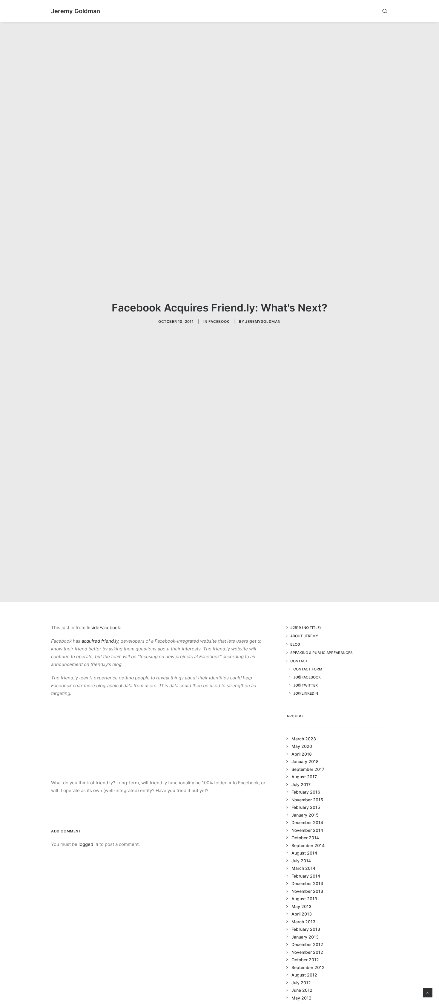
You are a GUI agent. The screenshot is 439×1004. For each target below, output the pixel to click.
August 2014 (304, 852)
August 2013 (304, 898)
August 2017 (304, 776)
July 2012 (301, 982)
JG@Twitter (305, 685)
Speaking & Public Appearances (321, 652)
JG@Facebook (307, 677)
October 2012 (305, 959)
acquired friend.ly (100, 641)
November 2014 (307, 830)
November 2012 (307, 952)
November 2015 (307, 799)
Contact (299, 661)
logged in (88, 844)
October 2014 (305, 837)
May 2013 (301, 906)
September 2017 (307, 769)
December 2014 (307, 822)
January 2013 (305, 936)
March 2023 (303, 738)
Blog (295, 644)
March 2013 (303, 921)
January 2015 (305, 814)
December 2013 (307, 883)
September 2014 (308, 845)
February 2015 (305, 807)
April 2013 (301, 913)
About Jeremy (304, 636)
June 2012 (301, 990)
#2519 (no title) (305, 627)
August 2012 (304, 974)
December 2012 (307, 944)
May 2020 (301, 746)
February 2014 (305, 875)
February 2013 (305, 929)
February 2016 (305, 791)
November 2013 (307, 891)
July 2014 (301, 860)
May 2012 (301, 997)
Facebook (218, 321)
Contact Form (307, 669)
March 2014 (303, 868)
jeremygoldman (263, 321)
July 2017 (301, 784)
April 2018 (301, 754)
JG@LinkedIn (305, 693)
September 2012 (308, 967)
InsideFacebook (103, 627)
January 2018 (305, 761)
